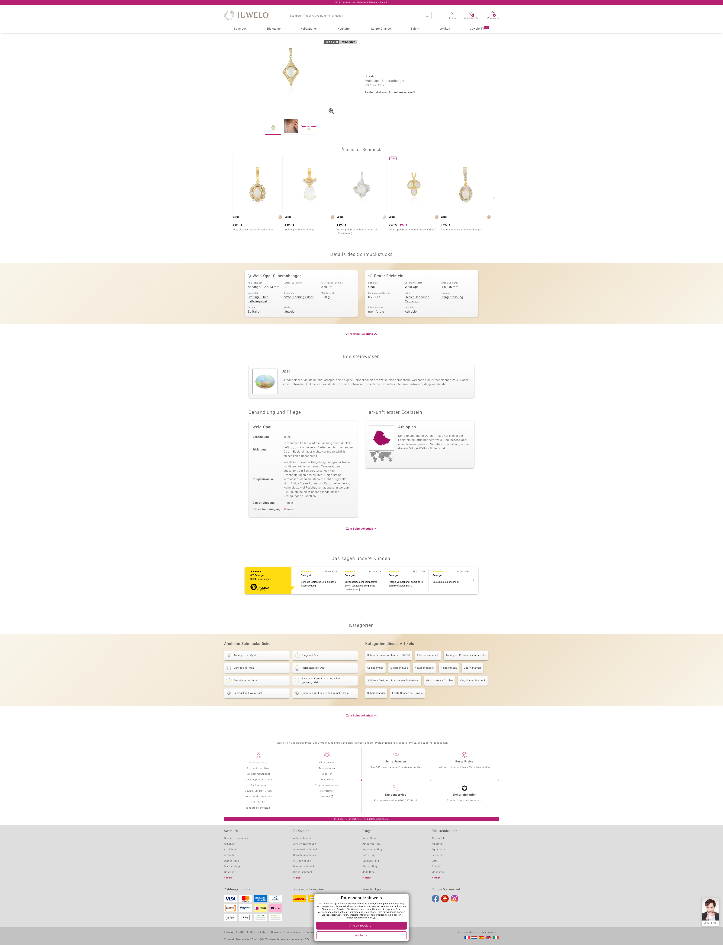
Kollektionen (309, 29)
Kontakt (310, 932)
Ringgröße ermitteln (258, 808)
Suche (428, 15)
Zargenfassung (452, 297)
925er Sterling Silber (298, 297)
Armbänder (231, 849)
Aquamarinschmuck (305, 849)
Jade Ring (368, 872)
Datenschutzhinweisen (359, 918)
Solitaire (254, 311)
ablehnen (371, 912)
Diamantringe (232, 866)
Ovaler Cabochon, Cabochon (417, 299)
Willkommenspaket (258, 774)
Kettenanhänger (424, 668)
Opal (371, 287)
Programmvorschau (327, 785)
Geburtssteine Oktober (439, 680)
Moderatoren (327, 768)
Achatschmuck (302, 838)
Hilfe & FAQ (258, 802)
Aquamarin (438, 849)
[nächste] (493, 197)
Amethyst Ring (371, 844)
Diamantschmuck (304, 866)
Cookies (276, 932)
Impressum (293, 932)
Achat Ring (369, 838)
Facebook (435, 898)
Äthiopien (411, 311)
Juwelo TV (479, 29)
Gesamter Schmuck (236, 838)
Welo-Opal (412, 287)
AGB (241, 932)
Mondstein (438, 872)
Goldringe (230, 872)
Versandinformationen (258, 796)
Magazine (327, 779)
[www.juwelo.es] (481, 937)
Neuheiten (344, 29)
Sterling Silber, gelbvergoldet (258, 299)
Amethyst (437, 844)
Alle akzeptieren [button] (361, 926)
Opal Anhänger (472, 668)
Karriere (229, 932)
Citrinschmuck (302, 861)
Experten (327, 774)
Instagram (454, 898)
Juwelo (289, 311)
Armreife (229, 855)
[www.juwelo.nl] (474, 937)
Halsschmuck (449, 668)
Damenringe (231, 861)
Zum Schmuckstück (359, 334)
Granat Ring (369, 866)
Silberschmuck (399, 668)
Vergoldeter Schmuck (472, 680)
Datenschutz (257, 932)
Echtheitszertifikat (258, 768)
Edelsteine (273, 29)
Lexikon (445, 29)
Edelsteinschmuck (428, 655)
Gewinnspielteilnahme (258, 779)
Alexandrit (438, 838)
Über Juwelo (327, 763)
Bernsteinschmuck (304, 855)
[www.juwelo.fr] (467, 937)
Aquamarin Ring (372, 849)
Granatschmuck (303, 872)
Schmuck (240, 29)
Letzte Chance (381, 29)
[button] (452, 16)
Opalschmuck (375, 668)
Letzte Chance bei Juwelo (407, 693)
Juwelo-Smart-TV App (258, 791)
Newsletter (327, 791)
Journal (325, 796)
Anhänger (230, 844)
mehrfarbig (376, 311)
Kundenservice (258, 763)
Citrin (435, 861)
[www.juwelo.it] (496, 937)
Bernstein (437, 855)
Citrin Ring (368, 855)
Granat (436, 866)
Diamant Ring (370, 861)
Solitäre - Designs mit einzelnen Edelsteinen (393, 680)
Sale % (415, 29)
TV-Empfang (258, 785)
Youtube (445, 898)
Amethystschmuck (304, 844)
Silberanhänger (376, 693)
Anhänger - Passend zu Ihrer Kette (466, 655)
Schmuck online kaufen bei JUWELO (388, 655)
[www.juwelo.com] (488, 937)
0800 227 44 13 (407, 800)
